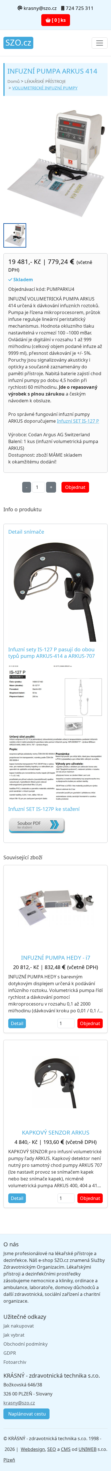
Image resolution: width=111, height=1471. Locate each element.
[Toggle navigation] (100, 43)
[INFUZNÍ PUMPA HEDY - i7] (55, 908)
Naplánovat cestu (26, 1414)
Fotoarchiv (14, 1362)
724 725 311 (80, 8)
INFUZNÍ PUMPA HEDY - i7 (55, 957)
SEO (51, 1449)
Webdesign (33, 1449)
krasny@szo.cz (39, 8)
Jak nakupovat (18, 1326)
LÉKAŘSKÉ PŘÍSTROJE (45, 81)
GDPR (9, 1353)
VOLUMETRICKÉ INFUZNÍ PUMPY (44, 88)
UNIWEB (87, 1449)
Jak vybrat (13, 1335)
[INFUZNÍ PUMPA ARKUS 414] (55, 163)
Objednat (75, 487)
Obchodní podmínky (25, 1344)
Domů (13, 81)
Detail (17, 1023)
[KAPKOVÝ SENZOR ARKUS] (55, 1082)
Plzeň (9, 1460)
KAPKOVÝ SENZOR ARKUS (55, 1132)
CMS (66, 1449)
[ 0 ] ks (58, 20)
